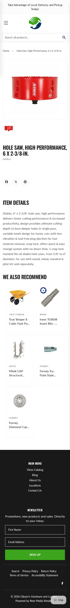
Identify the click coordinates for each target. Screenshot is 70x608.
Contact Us (35, 490)
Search (15, 571)
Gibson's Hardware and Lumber (39, 596)
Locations (35, 485)
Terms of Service (19, 575)
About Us (35, 480)
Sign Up (35, 554)
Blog (35, 475)
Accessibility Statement (45, 575)
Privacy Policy (30, 571)
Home (6, 50)
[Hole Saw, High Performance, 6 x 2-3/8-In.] (9, 128)
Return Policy (48, 571)
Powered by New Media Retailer (33, 600)
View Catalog (35, 469)
